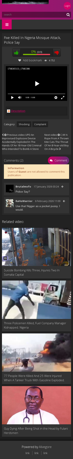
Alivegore (45, 447)
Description (18, 111)
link (28, 453)
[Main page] (25, 6)
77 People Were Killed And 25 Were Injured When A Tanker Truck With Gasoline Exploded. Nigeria (34, 378)
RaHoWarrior (24, 201)
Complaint (40, 124)
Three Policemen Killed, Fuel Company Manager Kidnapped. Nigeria (35, 325)
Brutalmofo (23, 186)
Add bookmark (32, 60)
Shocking (24, 124)
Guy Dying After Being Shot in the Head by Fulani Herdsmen (36, 430)
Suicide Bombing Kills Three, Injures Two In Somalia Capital (32, 272)
